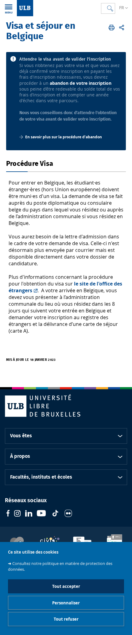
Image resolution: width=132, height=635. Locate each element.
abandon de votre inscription (80, 83)
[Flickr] (68, 514)
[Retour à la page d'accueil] (25, 8)
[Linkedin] (28, 514)
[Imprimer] (111, 27)
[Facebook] (8, 514)
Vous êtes (21, 435)
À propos (20, 456)
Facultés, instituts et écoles (41, 477)
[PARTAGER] (121, 27)
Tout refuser (66, 619)
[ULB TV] (41, 514)
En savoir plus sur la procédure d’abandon (63, 137)
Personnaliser (66, 603)
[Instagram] (17, 514)
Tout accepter (66, 586)
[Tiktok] (55, 514)
